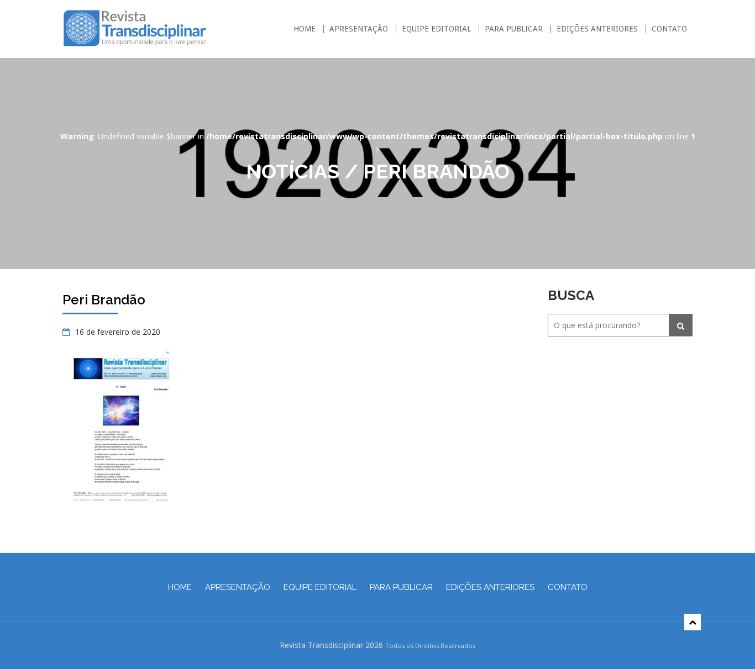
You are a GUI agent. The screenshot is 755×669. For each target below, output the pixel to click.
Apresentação (358, 29)
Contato (669, 29)
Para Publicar (514, 29)
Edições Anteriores (597, 29)
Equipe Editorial (436, 29)
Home (304, 29)
